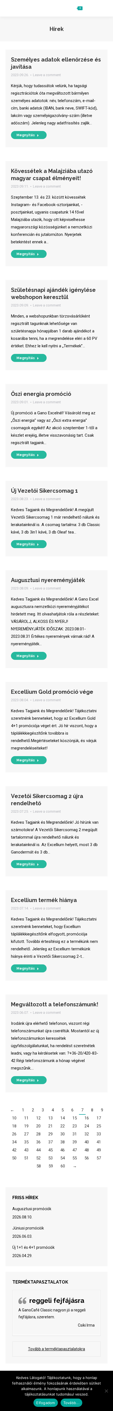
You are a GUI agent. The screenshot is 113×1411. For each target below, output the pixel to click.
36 (38, 1142)
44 (38, 1150)
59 (51, 1166)
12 (38, 1118)
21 (50, 1126)
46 (62, 1150)
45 (50, 1150)
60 (63, 1166)
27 (26, 1134)
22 (62, 1126)
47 (74, 1150)
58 (38, 1166)
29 (50, 1134)
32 (86, 1134)
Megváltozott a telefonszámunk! (54, 1004)
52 (38, 1158)
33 (99, 1134)
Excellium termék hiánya (44, 900)
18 (14, 1126)
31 (74, 1134)
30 (62, 1134)
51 (26, 1158)
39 (74, 1142)
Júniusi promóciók (28, 1228)
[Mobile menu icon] (101, 8)
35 (26, 1142)
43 (26, 1150)
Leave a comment (47, 75)
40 (86, 1142)
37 (50, 1142)
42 (14, 1150)
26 (14, 1134)
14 (62, 1118)
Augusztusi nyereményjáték (48, 580)
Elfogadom (45, 1403)
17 (99, 1118)
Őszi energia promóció (41, 394)
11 (26, 1118)
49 (99, 1150)
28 (38, 1134)
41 (99, 1142)
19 (26, 1126)
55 (74, 1158)
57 (99, 1158)
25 (99, 1126)
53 (50, 1158)
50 (14, 1158)
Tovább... (71, 1403)
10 (14, 1118)
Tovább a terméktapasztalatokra (56, 1349)
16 (86, 1118)
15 (74, 1118)
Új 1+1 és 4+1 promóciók (33, 1247)
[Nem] (106, 1391)
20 (38, 1126)
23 (74, 1126)
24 (86, 1126)
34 (14, 1142)
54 (62, 1158)
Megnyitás (25, 135)
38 (62, 1142)
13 (50, 1118)
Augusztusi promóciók (31, 1209)
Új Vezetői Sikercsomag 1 (44, 490)
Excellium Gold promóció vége (52, 692)
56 (86, 1158)
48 (86, 1150)
